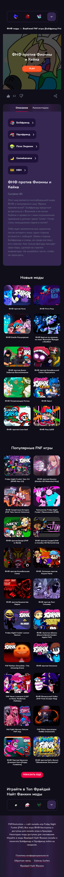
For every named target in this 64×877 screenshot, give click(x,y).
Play (32, 68)
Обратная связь (22, 860)
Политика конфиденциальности (32, 855)
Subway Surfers (42, 860)
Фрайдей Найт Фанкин (32, 865)
